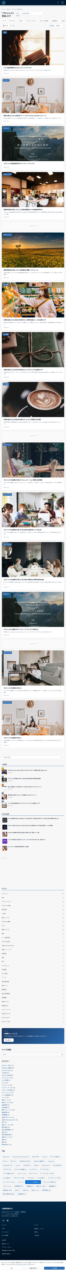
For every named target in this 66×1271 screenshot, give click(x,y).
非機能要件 (22, 1194)
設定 (12, 1268)
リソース (33, 977)
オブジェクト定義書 (20, 1169)
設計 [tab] (21, 21)
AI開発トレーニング (38, 1228)
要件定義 (33, 909)
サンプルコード (33, 965)
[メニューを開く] (62, 2)
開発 (33, 933)
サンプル (44, 1169)
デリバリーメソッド (33, 901)
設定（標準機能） (33, 993)
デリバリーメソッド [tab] (31, 21)
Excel (35, 1157)
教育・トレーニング (33, 949)
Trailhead (27, 1165)
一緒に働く (36, 1235)
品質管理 (33, 953)
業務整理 (52, 1186)
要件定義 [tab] (55, 21)
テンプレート (33, 893)
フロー (20, 1182)
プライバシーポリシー (7, 1247)
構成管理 (33, 989)
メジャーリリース (33, 1009)
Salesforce (25, 1161)
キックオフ (33, 1169)
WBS (36, 1165)
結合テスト (35, 1190)
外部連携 (33, 969)
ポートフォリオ (5, 1232)
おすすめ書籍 (5, 1235)
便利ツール (33, 985)
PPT (13, 1161)
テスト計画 (41, 1178)
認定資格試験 (33, 981)
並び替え (52, 25)
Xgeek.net (46, 1165)
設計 (33, 897)
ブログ (3, 1228)
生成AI (25, 1190)
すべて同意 (54, 1268)
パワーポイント (9, 1182)
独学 (17, 1190)
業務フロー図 (41, 1186)
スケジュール (21, 1173)
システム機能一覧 (8, 1173)
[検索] (62, 757)
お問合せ (36, 1232)
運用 (33, 957)
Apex (6, 1157)
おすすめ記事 (57, 1165)
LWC (5, 1161)
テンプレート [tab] (12, 21)
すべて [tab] (4, 21)
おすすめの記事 (33, 941)
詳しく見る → (9, 1040)
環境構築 (33, 997)
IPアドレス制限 (55, 1157)
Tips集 (33, 913)
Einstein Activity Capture (20, 1157)
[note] (7, 1220)
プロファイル (7, 1186)
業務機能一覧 (7, 1190)
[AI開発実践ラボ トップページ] (3, 2)
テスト (33, 925)
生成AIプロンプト (33, 1013)
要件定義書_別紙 (9, 1194)
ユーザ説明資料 (33, 937)
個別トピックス (33, 929)
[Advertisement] (33, 871)
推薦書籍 (30, 1186)
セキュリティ (33, 1173)
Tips (18, 1165)
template (7, 1165)
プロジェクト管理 (33, 905)
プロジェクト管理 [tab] (44, 21)
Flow (44, 1157)
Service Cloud (33, 1017)
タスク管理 (33, 973)
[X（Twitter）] (3, 1220)
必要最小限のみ (33, 1268)
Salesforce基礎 (33, 921)
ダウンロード (19, 1178)
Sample (51, 1161)
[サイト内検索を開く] (58, 2)
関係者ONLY (33, 1005)
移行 (33, 961)
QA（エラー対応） (33, 1021)
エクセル (7, 1169)
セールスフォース (47, 1173)
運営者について (5, 1244)
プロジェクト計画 (49, 1182)
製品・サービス (33, 917)
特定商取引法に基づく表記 (8, 1250)
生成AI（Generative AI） (33, 945)
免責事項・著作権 (6, 1254)
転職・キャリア (33, 1001)
